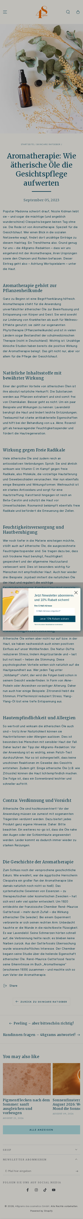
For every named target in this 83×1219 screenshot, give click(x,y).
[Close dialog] (76, 592)
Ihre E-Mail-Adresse (43, 606)
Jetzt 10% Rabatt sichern (54, 619)
